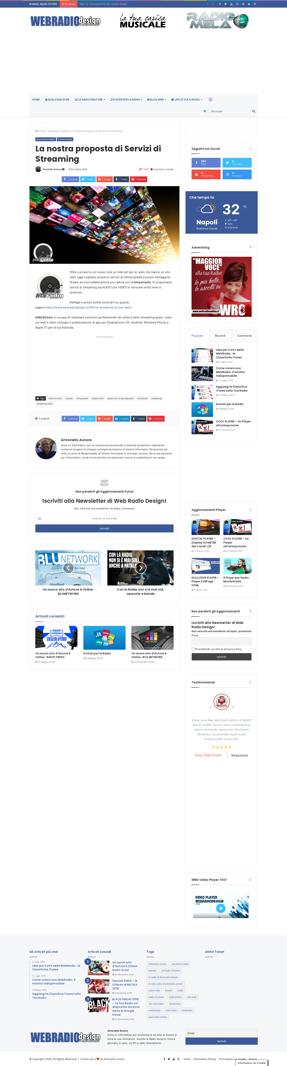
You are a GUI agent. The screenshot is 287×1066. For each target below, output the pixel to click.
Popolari (197, 336)
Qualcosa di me (58, 99)
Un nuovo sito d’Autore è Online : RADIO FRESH (52, 655)
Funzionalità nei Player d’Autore (98, 3)
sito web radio (156, 1003)
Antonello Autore (52, 169)
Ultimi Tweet (214, 952)
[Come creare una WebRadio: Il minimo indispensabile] (202, 373)
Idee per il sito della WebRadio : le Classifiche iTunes (230, 353)
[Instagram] (237, 4)
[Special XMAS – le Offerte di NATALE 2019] (98, 986)
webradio (187, 1010)
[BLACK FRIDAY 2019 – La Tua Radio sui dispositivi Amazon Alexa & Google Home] (98, 1005)
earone (152, 970)
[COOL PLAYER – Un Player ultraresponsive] (202, 427)
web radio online (158, 1016)
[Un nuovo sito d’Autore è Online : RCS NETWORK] (152, 638)
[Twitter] (225, 4)
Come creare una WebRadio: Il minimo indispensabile (230, 372)
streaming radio (45, 403)
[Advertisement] (143, 64)
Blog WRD (157, 99)
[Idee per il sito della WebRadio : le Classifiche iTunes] (202, 355)
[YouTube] (231, 4)
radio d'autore (156, 997)
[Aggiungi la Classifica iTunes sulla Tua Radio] (202, 392)
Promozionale (65, 139)
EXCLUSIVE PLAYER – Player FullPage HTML (205, 581)
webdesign (154, 1010)
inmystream (82, 398)
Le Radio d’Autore (90, 99)
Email (195, 635)
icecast (69, 398)
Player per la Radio (126, 99)
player (168, 990)
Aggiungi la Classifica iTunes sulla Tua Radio (232, 389)
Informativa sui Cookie (232, 1059)
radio (180, 990)
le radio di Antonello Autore (163, 977)
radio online (175, 997)
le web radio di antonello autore (166, 983)
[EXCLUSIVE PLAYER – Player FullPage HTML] (206, 566)
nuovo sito (154, 990)
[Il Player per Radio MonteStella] (237, 566)
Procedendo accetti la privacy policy (218, 649)
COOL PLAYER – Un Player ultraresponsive (233, 423)
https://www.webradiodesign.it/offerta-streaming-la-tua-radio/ (88, 307)
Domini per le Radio (97, 653)
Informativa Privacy (204, 1059)
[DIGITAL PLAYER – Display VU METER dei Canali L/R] (206, 527)
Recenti (220, 336)
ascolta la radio (180, 963)
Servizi (253, 1059)
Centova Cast (55, 398)
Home (36, 99)
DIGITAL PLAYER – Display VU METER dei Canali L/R (204, 542)
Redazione (242, 798)
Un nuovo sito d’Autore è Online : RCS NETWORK (149, 655)
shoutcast (142, 398)
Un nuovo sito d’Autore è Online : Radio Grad (125, 966)
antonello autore (157, 963)
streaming (156, 398)
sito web (191, 997)
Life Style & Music (187, 99)
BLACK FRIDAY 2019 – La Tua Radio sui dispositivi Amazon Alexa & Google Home (126, 1006)
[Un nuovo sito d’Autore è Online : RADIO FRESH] (56, 638)
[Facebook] (220, 4)
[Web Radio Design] (65, 21)
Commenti (244, 336)
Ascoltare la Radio (59, 130)
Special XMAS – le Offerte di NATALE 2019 (124, 984)
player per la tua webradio (120, 398)
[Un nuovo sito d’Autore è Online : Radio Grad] (98, 968)
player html (98, 398)
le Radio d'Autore (171, 970)
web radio (171, 1010)
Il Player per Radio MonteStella (236, 580)
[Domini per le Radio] (104, 638)
